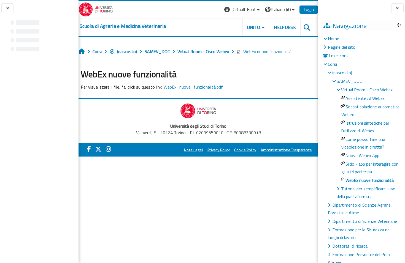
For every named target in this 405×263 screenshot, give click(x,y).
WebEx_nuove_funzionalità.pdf (193, 87)
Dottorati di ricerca (350, 246)
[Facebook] (89, 149)
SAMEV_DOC (349, 81)
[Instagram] (108, 149)
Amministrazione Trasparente (286, 150)
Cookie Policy (245, 150)
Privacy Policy (218, 150)
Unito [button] (253, 27)
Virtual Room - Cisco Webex (367, 89)
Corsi (332, 64)
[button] (242, 9)
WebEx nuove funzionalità (267, 51)
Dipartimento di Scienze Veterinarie (364, 221)
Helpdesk (285, 27)
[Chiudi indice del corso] (7, 8)
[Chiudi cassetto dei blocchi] (397, 8)
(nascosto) (127, 51)
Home (333, 38)
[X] (98, 149)
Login (309, 9)
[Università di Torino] (96, 9)
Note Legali (193, 150)
